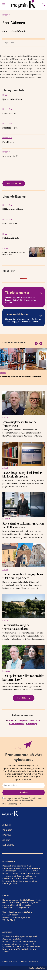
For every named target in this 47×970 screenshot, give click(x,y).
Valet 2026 (35, 721)
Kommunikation (17, 724)
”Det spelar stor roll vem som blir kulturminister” (23, 678)
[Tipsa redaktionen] (40, 315)
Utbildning (32, 724)
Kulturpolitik (22, 721)
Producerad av (37, 968)
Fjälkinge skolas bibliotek (12, 99)
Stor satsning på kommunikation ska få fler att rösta (23, 525)
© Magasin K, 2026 (9, 962)
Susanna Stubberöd (10, 156)
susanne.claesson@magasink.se (16, 917)
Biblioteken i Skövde (10, 127)
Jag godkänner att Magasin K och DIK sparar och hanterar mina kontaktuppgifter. (22, 799)
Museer (10, 721)
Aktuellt (5, 249)
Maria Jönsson (8, 142)
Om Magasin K (8, 862)
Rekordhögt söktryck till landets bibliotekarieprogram (22, 474)
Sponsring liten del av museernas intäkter (20, 377)
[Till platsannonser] (40, 293)
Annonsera (7, 932)
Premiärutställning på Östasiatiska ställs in (16, 627)
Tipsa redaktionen (17, 314)
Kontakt (6, 896)
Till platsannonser (17, 292)
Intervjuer (6, 671)
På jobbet (6, 519)
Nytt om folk (7, 15)
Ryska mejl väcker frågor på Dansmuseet (19, 424)
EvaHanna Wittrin (9, 113)
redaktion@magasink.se (18, 908)
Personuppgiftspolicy (11, 804)
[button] (36, 343)
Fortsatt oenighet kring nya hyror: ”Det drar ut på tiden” (23, 576)
